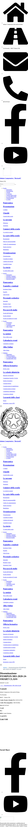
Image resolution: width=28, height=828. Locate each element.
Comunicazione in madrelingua (10, 386)
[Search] (15, 184)
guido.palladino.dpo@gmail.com (15, 716)
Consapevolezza (7, 383)
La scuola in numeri (8, 232)
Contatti (2, 722)
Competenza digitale (8, 394)
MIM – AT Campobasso (6, 746)
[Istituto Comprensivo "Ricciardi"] (14, 438)
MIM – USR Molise (5, 744)
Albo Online (9, 326)
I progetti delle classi (11, 358)
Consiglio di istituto (8, 259)
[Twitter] (15, 814)
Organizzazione (10, 198)
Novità (4, 321)
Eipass (4, 400)
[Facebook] (15, 143)
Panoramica (9, 189)
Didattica (5, 353)
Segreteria (5, 225)
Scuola (4, 188)
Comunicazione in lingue (9, 388)
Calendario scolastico (8, 343)
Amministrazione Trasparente (7, 730)
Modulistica (6, 249)
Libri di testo (6, 294)
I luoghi (8, 192)
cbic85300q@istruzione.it (9, 75)
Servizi (5, 273)
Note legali (2, 736)
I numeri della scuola (11, 195)
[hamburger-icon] (0, 444)
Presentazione (9, 191)
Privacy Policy (3, 728)
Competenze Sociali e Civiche (10, 378)
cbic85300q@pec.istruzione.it (10, 710)
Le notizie (8, 324)
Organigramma (6, 256)
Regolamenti (6, 239)
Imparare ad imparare (8, 375)
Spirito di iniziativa (7, 381)
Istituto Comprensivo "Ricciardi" (10, 178)
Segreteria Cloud (7, 306)
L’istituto (5, 209)
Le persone (9, 194)
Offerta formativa (10, 355)
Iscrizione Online (7, 289)
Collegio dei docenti (8, 261)
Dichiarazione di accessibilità (7, 733)
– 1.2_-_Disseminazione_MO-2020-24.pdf (10, 685)
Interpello (5, 301)
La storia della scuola (8, 270)
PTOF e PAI (6, 369)
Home (5, 667)
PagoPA (5, 292)
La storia (8, 199)
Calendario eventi (10, 325)
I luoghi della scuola (8, 216)
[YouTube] (15, 166)
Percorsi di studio (10, 279)
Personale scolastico (11, 277)
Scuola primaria (7, 316)
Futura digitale (3, 725)
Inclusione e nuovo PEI (9, 403)
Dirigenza (5, 223)
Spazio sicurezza (7, 247)
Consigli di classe (7, 264)
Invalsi (1, 741)
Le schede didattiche (11, 357)
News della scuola (7, 337)
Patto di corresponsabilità (9, 241)
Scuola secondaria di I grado (10, 318)
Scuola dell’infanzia (8, 313)
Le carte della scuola (11, 196)
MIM (1, 738)
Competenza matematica (9, 391)
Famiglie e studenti (10, 276)
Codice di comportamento (9, 244)
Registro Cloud (7, 304)
